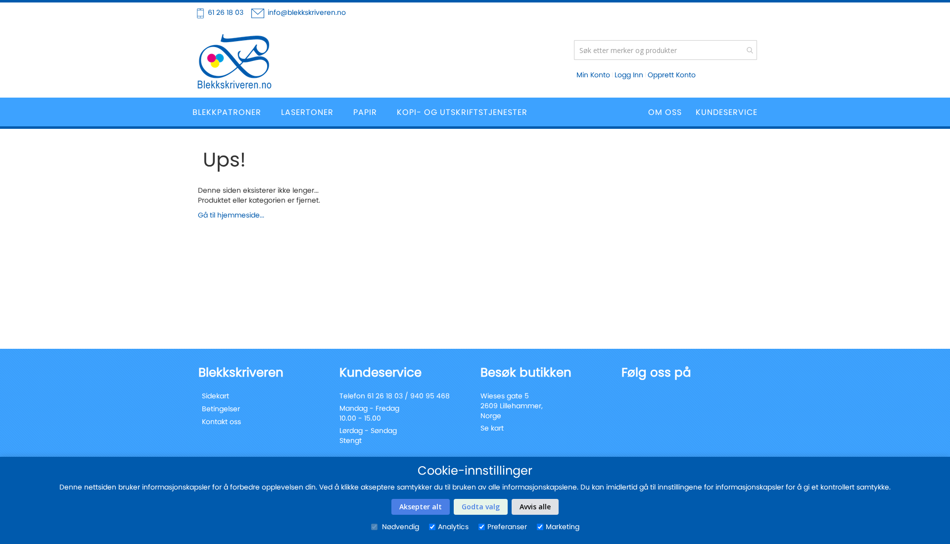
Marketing (562, 527)
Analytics (453, 527)
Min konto (593, 75)
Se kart (492, 428)
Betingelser (221, 409)
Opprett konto (672, 75)
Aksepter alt (420, 506)
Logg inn (629, 75)
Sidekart (215, 396)
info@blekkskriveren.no (307, 12)
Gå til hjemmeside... (231, 215)
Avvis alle (535, 506)
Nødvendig (399, 527)
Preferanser (507, 527)
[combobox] (665, 50)
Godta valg (481, 506)
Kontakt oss (221, 422)
